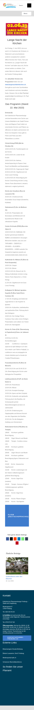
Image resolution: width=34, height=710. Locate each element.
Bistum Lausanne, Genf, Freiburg (13, 653)
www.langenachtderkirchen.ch (15, 84)
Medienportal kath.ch (9, 657)
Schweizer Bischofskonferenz (12, 662)
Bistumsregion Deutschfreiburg (13, 649)
